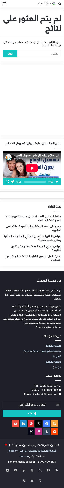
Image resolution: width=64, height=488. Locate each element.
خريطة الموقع (53, 361)
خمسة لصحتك (53, 345)
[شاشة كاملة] (7, 181)
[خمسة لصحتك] (46, 3)
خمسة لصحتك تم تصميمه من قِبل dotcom (32, 450)
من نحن (57, 367)
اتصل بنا (57, 356)
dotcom (24, 456)
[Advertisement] (32, 99)
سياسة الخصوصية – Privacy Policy (42, 351)
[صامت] (12, 181)
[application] (32, 168)
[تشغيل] (57, 181)
